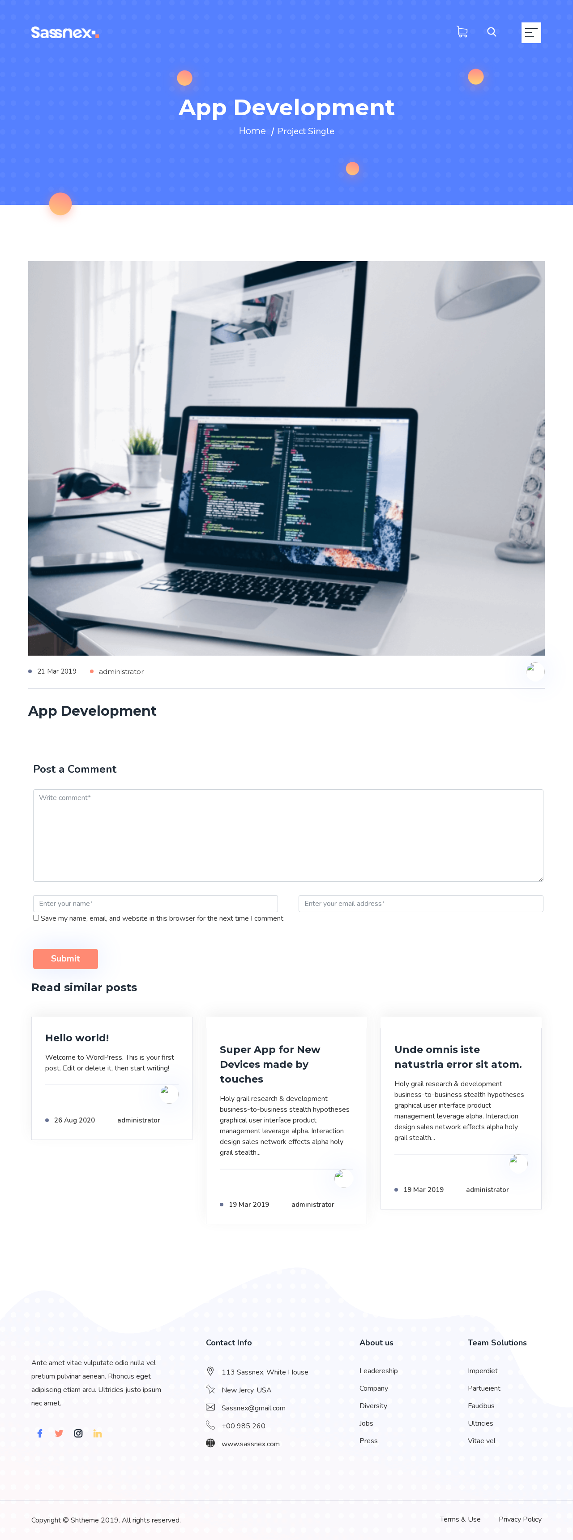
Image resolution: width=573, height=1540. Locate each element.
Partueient (484, 1388)
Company (373, 1388)
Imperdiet (483, 1371)
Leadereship (378, 1371)
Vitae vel (482, 1441)
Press (368, 1441)
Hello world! (77, 1038)
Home (252, 131)
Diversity (373, 1406)
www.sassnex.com (251, 1444)
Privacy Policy (520, 1519)
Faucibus (481, 1406)
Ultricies (480, 1423)
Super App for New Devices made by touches (270, 1064)
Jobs (366, 1423)
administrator (121, 671)
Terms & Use (460, 1519)
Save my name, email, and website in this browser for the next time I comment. (163, 918)
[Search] (485, 32)
